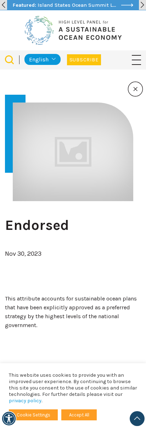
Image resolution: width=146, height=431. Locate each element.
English (39, 59)
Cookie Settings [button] (33, 415)
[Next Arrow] (142, 5)
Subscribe (84, 60)
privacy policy (25, 401)
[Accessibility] (8, 418)
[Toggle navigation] (136, 59)
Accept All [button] (79, 415)
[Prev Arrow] (3, 5)
